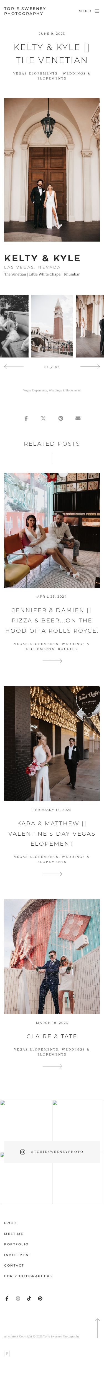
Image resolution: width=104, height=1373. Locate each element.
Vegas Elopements (35, 73)
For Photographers (28, 1276)
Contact (14, 1265)
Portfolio (16, 1244)
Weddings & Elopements (65, 390)
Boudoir (68, 649)
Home (10, 1223)
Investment (17, 1255)
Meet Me (14, 1234)
